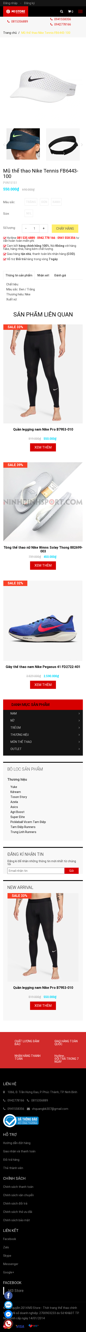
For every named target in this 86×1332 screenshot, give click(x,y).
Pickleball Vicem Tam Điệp (28, 822)
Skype (7, 1255)
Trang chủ (10, 32)
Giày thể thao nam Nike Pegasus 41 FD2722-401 (43, 667)
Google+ (8, 1272)
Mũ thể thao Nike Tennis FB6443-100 (40, 173)
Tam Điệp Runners (22, 827)
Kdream (15, 792)
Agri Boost (17, 812)
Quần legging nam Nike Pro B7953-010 (43, 429)
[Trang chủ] (15, 11)
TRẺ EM (15, 727)
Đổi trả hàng (11, 1159)
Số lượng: (9, 227)
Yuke (13, 787)
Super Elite (17, 817)
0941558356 (62, 19)
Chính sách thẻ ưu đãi (17, 1212)
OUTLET (16, 749)
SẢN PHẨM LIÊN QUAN (43, 314)
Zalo (6, 1247)
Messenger (10, 1264)
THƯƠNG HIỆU (19, 734)
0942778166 (62, 24)
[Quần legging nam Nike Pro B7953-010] (43, 373)
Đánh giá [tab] (60, 275)
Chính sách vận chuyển (18, 1195)
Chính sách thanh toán (18, 1186)
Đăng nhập (12, 3)
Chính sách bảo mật (16, 1220)
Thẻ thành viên (13, 1168)
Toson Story (18, 797)
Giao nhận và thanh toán (19, 1151)
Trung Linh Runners (23, 832)
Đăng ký (29, 3)
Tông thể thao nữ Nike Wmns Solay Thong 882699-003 (43, 549)
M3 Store (16, 1291)
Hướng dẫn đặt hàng (16, 1143)
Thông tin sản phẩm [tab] (18, 275)
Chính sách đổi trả (15, 1203)
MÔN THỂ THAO (21, 742)
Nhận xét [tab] (43, 275)
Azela (14, 802)
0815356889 (19, 21)
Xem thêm (43, 447)
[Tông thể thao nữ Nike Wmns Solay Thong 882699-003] (43, 502)
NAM (13, 713)
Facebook (9, 1239)
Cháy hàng (65, 229)
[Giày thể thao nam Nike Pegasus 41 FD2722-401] (43, 621)
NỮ (12, 720)
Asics (14, 807)
